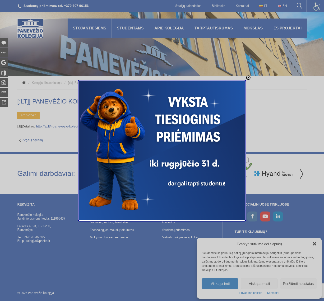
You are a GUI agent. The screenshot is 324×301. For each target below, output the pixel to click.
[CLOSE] (248, 77)
